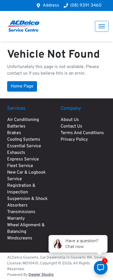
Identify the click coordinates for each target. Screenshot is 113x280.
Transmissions (21, 212)
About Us (70, 120)
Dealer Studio (41, 275)
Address (51, 5)
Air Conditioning (23, 120)
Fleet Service (20, 166)
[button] (102, 26)
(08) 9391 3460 (85, 5)
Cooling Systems (23, 139)
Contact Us (71, 126)
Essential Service (24, 146)
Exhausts (16, 152)
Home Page (22, 86)
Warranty (16, 218)
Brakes (14, 133)
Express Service (23, 159)
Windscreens (19, 238)
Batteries (16, 126)
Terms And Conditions (82, 133)
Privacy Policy (74, 139)
